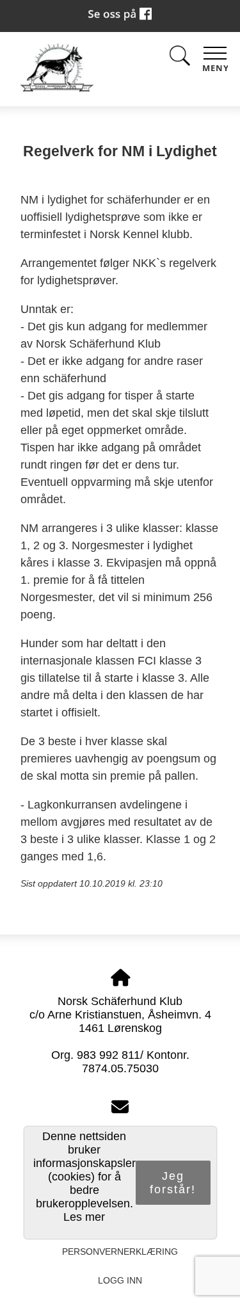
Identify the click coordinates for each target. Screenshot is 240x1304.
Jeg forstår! (173, 1183)
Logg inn (120, 1280)
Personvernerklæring (120, 1251)
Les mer (84, 1217)
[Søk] (180, 58)
